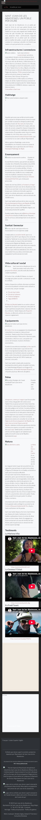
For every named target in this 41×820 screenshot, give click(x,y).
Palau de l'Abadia (11, 304)
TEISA (20, 72)
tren (19, 68)
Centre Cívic (10, 330)
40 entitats (13, 270)
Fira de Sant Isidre (14, 292)
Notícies (9, 664)
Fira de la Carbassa (14, 294)
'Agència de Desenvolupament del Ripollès (18, 421)
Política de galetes (31, 809)
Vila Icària (20, 124)
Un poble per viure (12, 655)
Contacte (27, 807)
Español (15, 740)
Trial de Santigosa (13, 296)
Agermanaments (12, 684)
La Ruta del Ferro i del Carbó (33, 449)
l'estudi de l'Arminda (20, 816)
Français (5, 740)
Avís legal (7, 809)
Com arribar (10, 661)
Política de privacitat (17, 809)
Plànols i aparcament (13, 671)
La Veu (29, 346)
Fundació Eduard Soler (25, 136)
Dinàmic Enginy (19, 814)
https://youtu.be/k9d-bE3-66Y (20, 567)
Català (10, 740)
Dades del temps (12, 674)
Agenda (8, 668)
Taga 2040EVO (13, 299)
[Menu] (3, 3)
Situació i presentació (14, 651)
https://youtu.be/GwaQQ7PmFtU (20, 639)
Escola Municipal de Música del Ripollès (18, 203)
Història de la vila (12, 658)
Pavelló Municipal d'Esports (24, 369)
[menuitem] (20, 651)
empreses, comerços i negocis (15, 399)
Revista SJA (10, 677)
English (21, 740)
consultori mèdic (20, 235)
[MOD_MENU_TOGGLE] (35, 680)
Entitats (9, 680)
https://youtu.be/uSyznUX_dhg (20, 603)
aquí (9, 429)
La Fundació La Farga (27, 185)
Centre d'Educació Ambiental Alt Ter (16, 506)
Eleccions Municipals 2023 (15, 687)
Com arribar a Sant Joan (12, 89)
